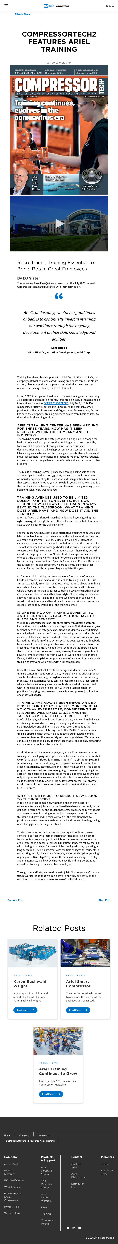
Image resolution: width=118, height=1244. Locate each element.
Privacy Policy (12, 1206)
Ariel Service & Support (46, 1171)
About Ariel (11, 1164)
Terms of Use (12, 1213)
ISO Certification (14, 1180)
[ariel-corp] (62, 6)
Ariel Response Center (47, 1184)
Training (46, 1213)
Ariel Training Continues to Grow (58, 1071)
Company (11, 1157)
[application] (59, 223)
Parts (44, 1207)
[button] (59, 223)
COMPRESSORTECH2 (56, 403)
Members (107, 1157)
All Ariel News (22, 14)
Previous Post (15, 900)
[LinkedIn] (74, 1228)
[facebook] (68, 1228)
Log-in (105, 1164)
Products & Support (48, 1158)
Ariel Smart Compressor (78, 983)
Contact (76, 1157)
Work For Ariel (12, 1187)
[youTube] (79, 1228)
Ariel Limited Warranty (46, 1197)
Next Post (105, 900)
